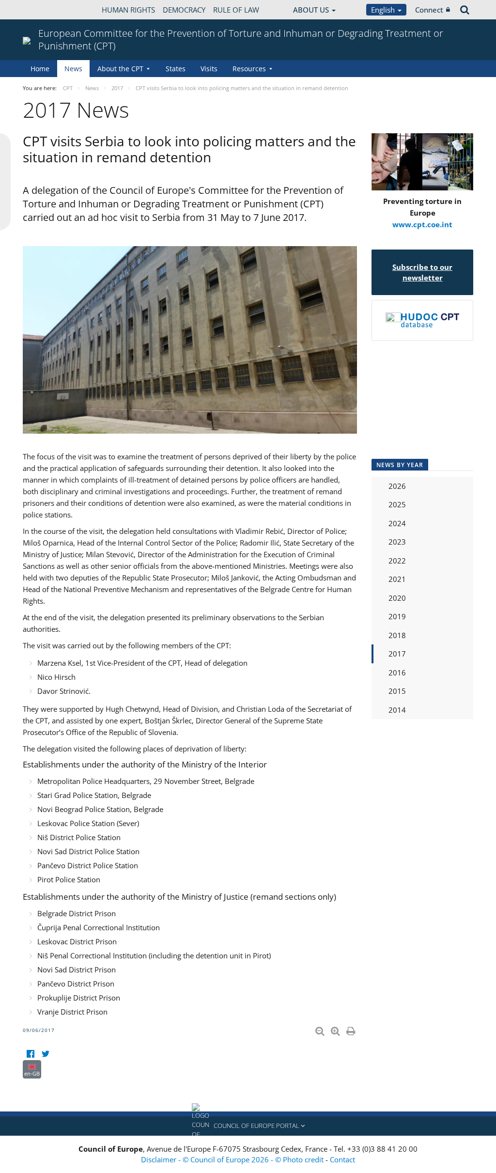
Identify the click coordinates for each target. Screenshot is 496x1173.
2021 (397, 579)
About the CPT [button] (120, 68)
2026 (397, 486)
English (384, 10)
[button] (248, 1126)
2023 (397, 542)
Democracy (184, 10)
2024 (397, 523)
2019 (397, 616)
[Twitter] (45, 1054)
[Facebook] (30, 1054)
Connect (429, 10)
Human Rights (128, 10)
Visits (209, 68)
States (176, 68)
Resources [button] (249, 68)
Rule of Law (236, 10)
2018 (397, 635)
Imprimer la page (351, 1029)
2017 (397, 653)
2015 (397, 691)
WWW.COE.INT (47, 9)
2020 (397, 598)
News (73, 68)
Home (40, 68)
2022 (397, 560)
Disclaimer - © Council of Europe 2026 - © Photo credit (233, 1159)
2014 (397, 710)
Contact (342, 1159)
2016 (397, 672)
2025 (397, 504)
